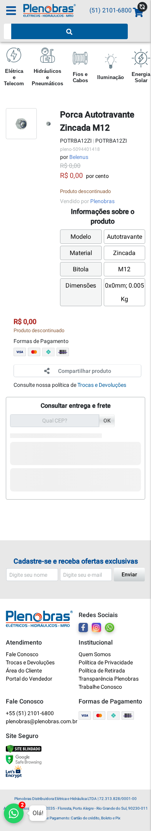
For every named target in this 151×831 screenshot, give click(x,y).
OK (107, 420)
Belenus (78, 157)
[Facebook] (83, 627)
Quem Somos (95, 654)
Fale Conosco (22, 654)
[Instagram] (96, 627)
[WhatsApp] (109, 627)
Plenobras (102, 201)
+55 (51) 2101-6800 (30, 713)
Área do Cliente (24, 670)
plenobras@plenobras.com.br (39, 721)
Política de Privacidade (106, 662)
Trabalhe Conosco (100, 687)
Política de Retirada (102, 670)
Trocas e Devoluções (101, 385)
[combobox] (7, 31)
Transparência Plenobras (109, 679)
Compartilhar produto (84, 371)
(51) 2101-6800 (110, 10)
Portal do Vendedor (29, 679)
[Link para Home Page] (56, 10)
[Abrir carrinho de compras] (137, 12)
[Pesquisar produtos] (69, 31)
